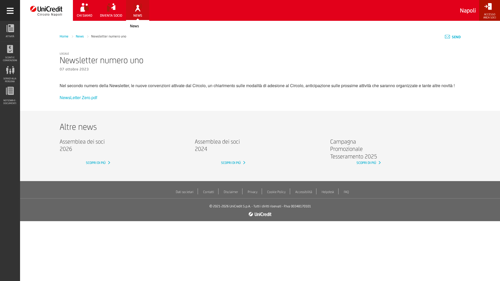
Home (64, 36)
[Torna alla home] (46, 10)
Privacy (253, 192)
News (134, 26)
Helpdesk (328, 192)
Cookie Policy (276, 192)
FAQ (346, 192)
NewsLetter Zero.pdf (78, 97)
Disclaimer (231, 192)
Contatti (208, 192)
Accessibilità (303, 192)
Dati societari (184, 192)
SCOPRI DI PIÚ (96, 163)
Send (456, 37)
